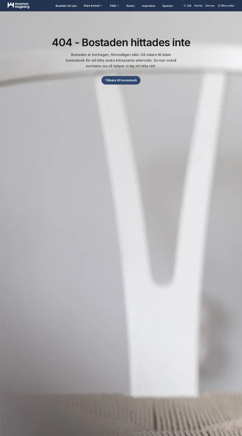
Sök (189, 5)
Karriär (198, 5)
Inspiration (148, 5)
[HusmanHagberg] (18, 6)
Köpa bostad (92, 5)
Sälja (113, 5)
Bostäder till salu (66, 5)
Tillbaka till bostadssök (121, 80)
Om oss (210, 5)
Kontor (130, 5)
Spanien (167, 5)
